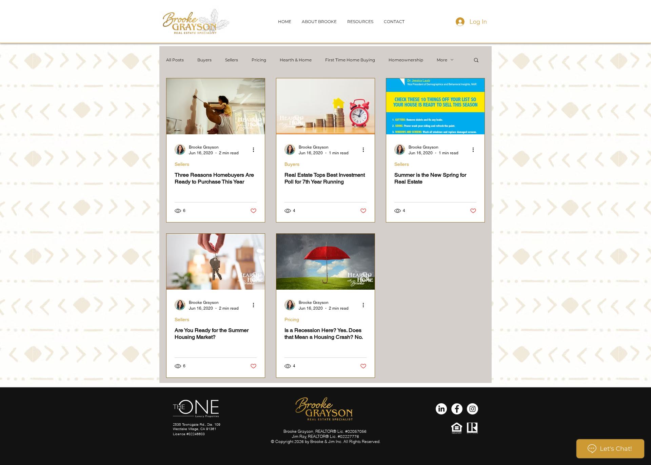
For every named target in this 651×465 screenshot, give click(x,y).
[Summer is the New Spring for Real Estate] (435, 106)
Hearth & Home (296, 59)
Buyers (204, 59)
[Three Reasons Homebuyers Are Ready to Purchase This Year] (215, 106)
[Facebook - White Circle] (456, 408)
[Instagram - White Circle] (472, 408)
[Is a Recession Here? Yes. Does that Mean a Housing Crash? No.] (325, 262)
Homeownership (406, 59)
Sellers (231, 59)
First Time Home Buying (350, 59)
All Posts (175, 59)
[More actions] (256, 150)
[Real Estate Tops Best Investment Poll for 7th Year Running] (325, 106)
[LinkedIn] (441, 408)
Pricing (259, 59)
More (442, 59)
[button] (394, 21)
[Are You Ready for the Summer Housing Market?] (215, 262)
